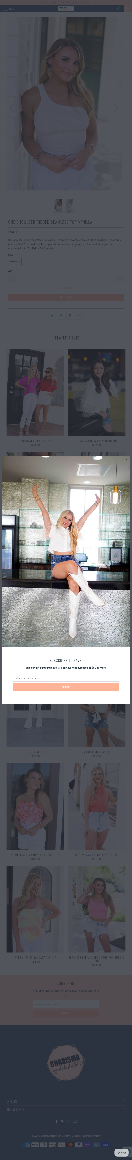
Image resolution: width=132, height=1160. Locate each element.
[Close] (126, 459)
